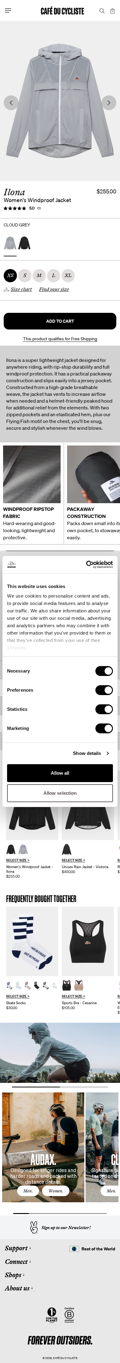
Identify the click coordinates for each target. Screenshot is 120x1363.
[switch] (104, 690)
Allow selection (60, 793)
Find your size (54, 289)
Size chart (21, 289)
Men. (28, 1190)
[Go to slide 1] (36, 1087)
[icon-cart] (112, 10)
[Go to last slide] (11, 103)
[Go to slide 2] (84, 1087)
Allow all (60, 773)
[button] (60, 321)
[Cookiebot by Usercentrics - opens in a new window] (86, 565)
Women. (55, 1190)
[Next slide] (109, 103)
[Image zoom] (60, 101)
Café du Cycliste (65, 1358)
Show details (87, 753)
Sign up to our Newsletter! (66, 1227)
